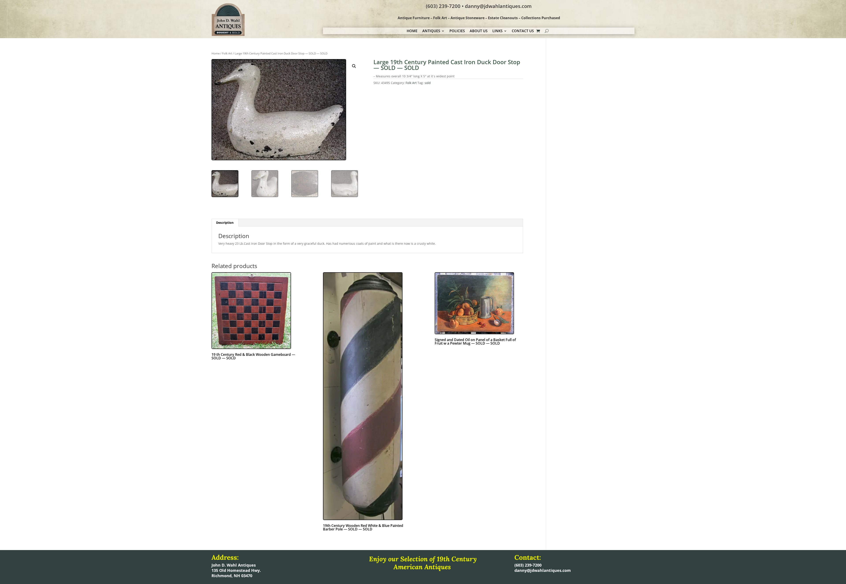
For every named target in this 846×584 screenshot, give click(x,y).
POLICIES (457, 31)
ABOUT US (479, 31)
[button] (354, 66)
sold (428, 83)
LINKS (497, 31)
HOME (412, 31)
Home (216, 53)
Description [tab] (225, 222)
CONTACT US (523, 31)
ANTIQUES (431, 31)
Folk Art (227, 53)
